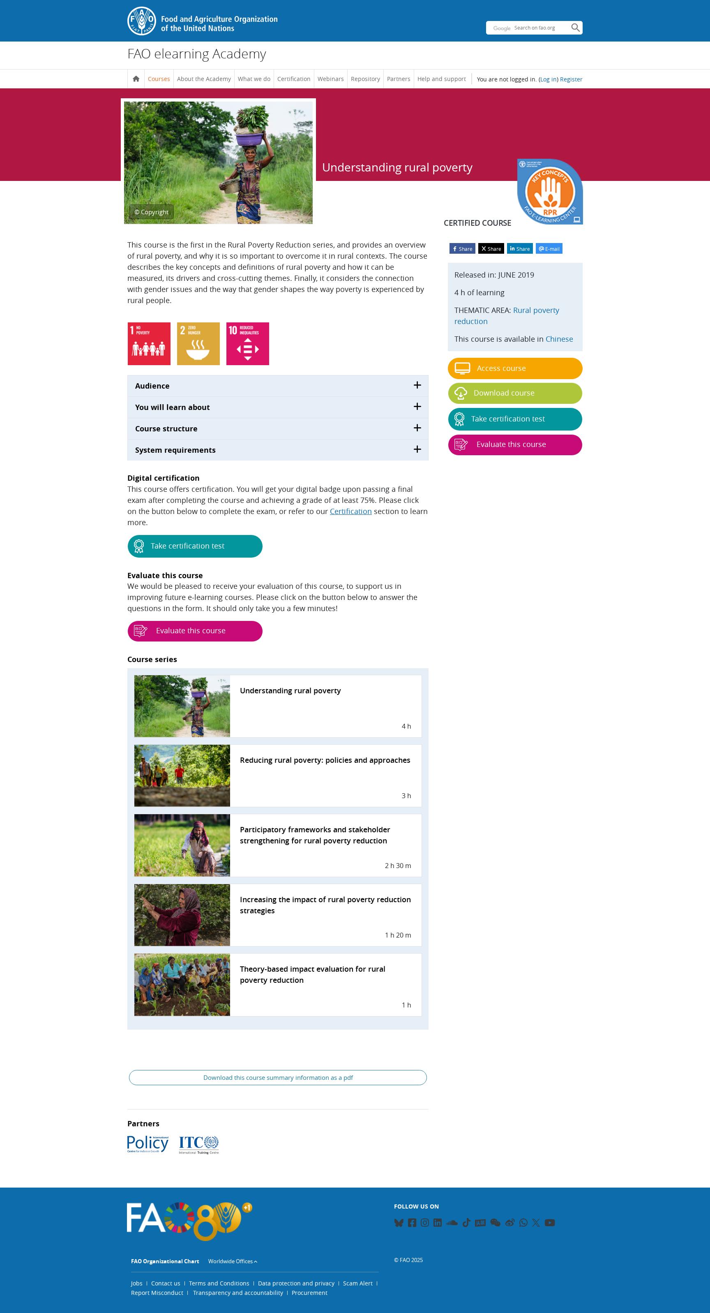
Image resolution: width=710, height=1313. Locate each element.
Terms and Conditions (219, 1283)
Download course (504, 393)
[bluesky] (398, 1224)
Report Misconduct (157, 1293)
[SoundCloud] (452, 1224)
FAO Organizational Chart (165, 1261)
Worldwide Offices (230, 1261)
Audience (152, 386)
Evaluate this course (190, 630)
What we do (254, 79)
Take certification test (187, 546)
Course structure (166, 429)
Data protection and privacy (296, 1283)
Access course (501, 368)
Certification (294, 79)
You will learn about (172, 407)
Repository (365, 79)
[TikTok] (466, 1222)
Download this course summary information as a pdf (278, 1077)
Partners (398, 79)
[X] (536, 1222)
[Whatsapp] (523, 1224)
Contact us (165, 1283)
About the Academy (204, 79)
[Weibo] (510, 1224)
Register (571, 79)
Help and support (441, 79)
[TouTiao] (480, 1223)
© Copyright (151, 212)
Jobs (137, 1283)
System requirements (175, 450)
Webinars (331, 79)
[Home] (136, 78)
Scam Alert (358, 1283)
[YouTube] (549, 1224)
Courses (159, 79)
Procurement (309, 1293)
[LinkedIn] (437, 1224)
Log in (548, 79)
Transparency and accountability (238, 1293)
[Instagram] (425, 1224)
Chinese (559, 339)
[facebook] (412, 1224)
